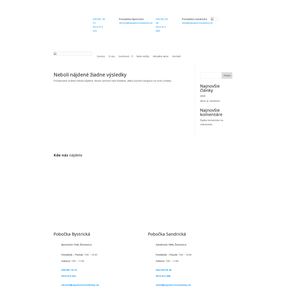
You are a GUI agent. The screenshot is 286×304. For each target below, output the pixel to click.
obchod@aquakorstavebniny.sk (135, 22)
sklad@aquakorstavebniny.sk (197, 22)
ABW (202, 95)
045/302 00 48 (163, 269)
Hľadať (227, 75)
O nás (112, 56)
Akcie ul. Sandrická (210, 100)
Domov (101, 56)
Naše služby (142, 56)
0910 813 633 (68, 276)
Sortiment (124, 56)
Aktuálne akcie (160, 56)
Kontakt (176, 56)
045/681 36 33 (69, 269)
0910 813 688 (163, 276)
